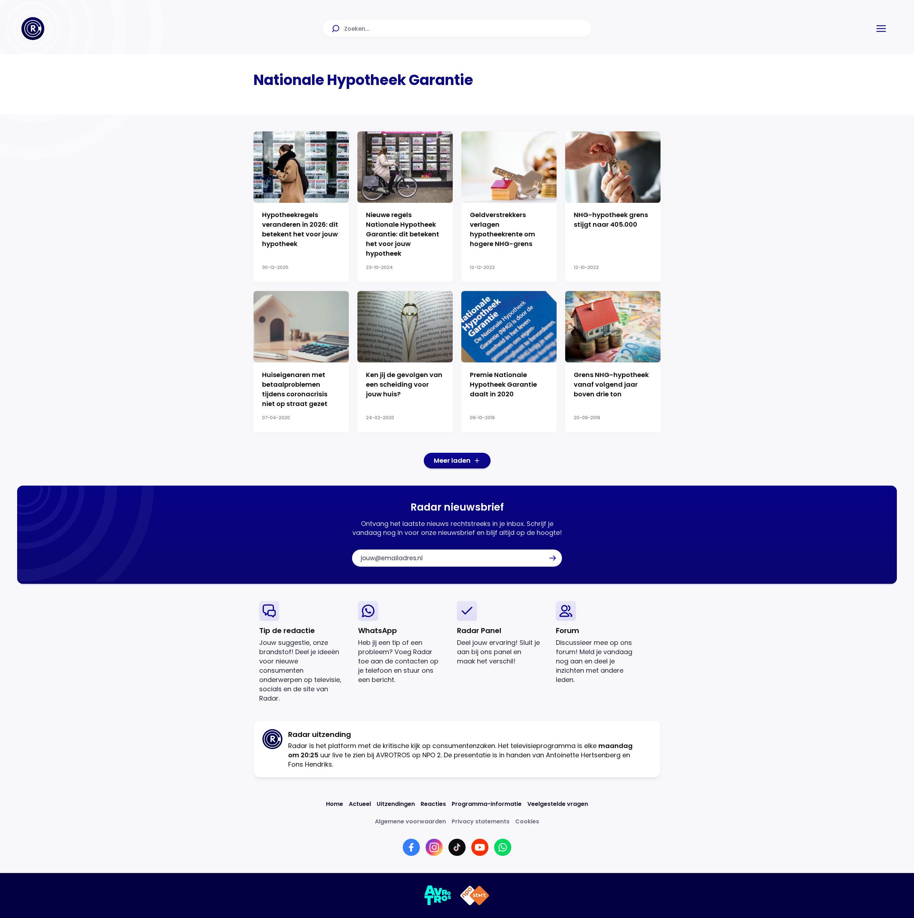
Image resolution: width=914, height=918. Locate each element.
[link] (303, 652)
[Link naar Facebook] (411, 847)
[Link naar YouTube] (479, 847)
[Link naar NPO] (474, 895)
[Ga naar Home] (32, 28)
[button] (881, 28)
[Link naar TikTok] (457, 847)
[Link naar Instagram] (434, 847)
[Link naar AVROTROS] (438, 895)
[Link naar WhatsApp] (502, 847)
